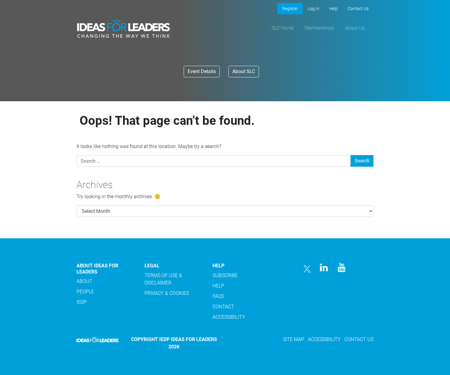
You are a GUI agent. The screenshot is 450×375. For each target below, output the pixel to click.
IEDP (82, 302)
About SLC (243, 71)
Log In (313, 8)
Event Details (202, 71)
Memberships (319, 28)
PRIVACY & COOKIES (166, 293)
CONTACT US (358, 339)
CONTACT (223, 307)
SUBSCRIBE (225, 275)
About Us (355, 28)
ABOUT (84, 281)
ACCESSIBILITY (228, 317)
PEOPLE (85, 292)
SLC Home (283, 28)
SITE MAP (293, 339)
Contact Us (358, 8)
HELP (218, 286)
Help (333, 8)
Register (290, 8)
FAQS (218, 296)
